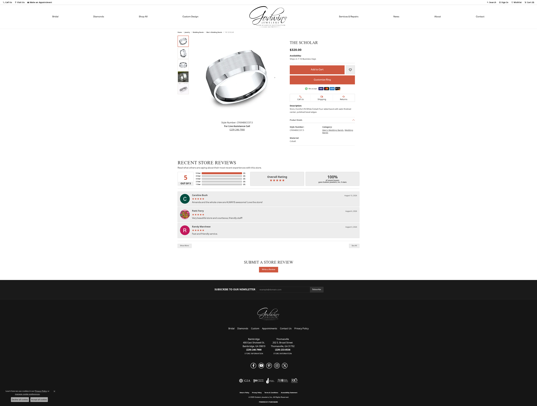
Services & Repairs (348, 17)
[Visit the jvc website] (282, 380)
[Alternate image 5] (183, 88)
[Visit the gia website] (244, 380)
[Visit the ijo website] (258, 380)
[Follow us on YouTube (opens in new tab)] (261, 365)
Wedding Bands (198, 32)
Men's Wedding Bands (214, 32)
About (437, 17)
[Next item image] (275, 77)
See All (354, 246)
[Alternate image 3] (183, 65)
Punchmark (273, 402)
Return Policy (244, 392)
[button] (7, 2)
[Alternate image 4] (183, 76)
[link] (39, 2)
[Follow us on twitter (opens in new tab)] (285, 365)
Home (180, 32)
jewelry (187, 32)
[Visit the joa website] (270, 380)
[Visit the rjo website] (294, 380)
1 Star (198, 184)
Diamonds (98, 17)
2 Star (198, 181)
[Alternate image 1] (183, 41)
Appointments (269, 328)
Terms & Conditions (271, 392)
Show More (184, 246)
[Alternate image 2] (183, 53)
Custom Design (190, 17)
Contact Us (286, 328)
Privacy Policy (301, 328)
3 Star (198, 179)
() (244, 173)
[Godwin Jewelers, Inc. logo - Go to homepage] (268, 17)
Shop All (143, 17)
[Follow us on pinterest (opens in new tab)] (269, 365)
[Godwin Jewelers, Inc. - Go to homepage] (268, 314)
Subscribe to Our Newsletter (235, 289)
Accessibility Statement (289, 392)
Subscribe (316, 289)
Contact (480, 17)
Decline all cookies (20, 399)
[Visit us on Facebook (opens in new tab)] (253, 365)
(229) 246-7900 (237, 129)
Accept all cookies (39, 399)
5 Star (198, 173)
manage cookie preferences (27, 394)
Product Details (296, 120)
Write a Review (268, 269)
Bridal (55, 17)
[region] (237, 77)
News (396, 17)
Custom (255, 328)
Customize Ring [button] (322, 80)
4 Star (198, 176)
